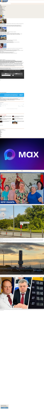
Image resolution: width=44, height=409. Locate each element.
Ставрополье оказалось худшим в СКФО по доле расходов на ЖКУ (24, 240)
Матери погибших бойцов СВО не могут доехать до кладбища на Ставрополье (6, 204)
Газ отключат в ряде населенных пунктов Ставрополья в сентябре (22, 239)
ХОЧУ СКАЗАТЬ (1, 14)
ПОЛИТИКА (1, 11)
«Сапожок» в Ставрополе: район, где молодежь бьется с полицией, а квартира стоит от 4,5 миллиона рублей (10, 34)
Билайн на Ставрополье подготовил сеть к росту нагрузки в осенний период (34, 204)
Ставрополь (1, 100)
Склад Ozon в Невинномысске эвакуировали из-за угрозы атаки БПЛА (35, 240)
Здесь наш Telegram (2, 51)
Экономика (1, 59)
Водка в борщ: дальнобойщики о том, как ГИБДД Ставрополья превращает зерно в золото (8, 99)
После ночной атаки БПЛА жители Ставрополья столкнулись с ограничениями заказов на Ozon (21, 204)
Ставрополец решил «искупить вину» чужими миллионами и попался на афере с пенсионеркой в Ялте (35, 239)
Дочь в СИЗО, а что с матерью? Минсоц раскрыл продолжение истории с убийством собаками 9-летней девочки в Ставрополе (11, 50)
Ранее (5, 105)
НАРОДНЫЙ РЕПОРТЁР (2, 9)
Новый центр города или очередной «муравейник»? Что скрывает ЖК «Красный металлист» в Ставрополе (9, 33)
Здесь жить (1, 26)
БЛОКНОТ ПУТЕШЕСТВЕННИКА (3, 6)
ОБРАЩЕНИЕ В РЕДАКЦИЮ (2, 10)
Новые (0, 105)
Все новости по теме (2, 24)
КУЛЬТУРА (1, 8)
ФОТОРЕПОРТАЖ (1, 13)
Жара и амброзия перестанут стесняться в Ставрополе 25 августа (5, 171)
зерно (5, 100)
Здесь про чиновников (2, 18)
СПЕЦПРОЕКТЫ (1, 12)
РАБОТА (3, 15)
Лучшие (3, 105)
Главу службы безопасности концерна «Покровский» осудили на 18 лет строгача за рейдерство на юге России (9, 239)
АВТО (0, 5)
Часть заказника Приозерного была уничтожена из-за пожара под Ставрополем (7, 98)
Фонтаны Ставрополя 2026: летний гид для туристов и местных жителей (6, 41)
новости (3, 100)
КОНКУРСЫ (1, 7)
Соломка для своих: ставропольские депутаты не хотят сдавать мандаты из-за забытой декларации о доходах (10, 25)
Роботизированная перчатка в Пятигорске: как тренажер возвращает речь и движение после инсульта (18, 171)
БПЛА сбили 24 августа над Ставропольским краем (15, 240)
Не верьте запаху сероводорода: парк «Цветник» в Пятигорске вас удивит (7, 42)
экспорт (4, 100)
